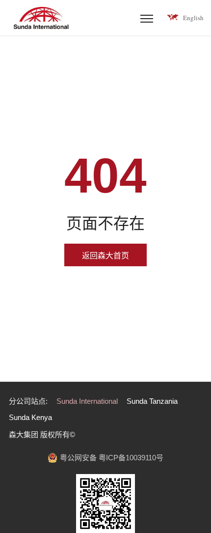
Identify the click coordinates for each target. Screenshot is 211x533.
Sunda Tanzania (152, 401)
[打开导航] (147, 18)
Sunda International (87, 401)
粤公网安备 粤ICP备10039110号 (111, 457)
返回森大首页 (105, 256)
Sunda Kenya (30, 417)
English (193, 17)
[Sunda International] (40, 17)
